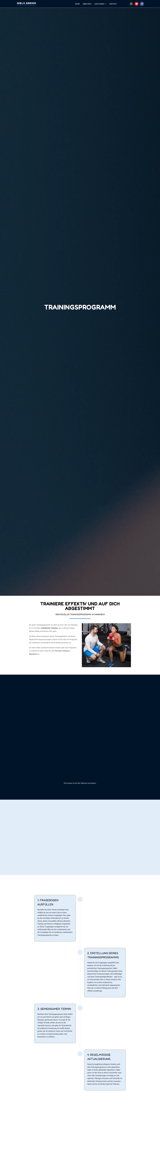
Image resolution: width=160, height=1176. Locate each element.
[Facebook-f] (142, 4)
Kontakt (113, 4)
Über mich (87, 4)
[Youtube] (137, 4)
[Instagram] (131, 4)
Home (77, 4)
